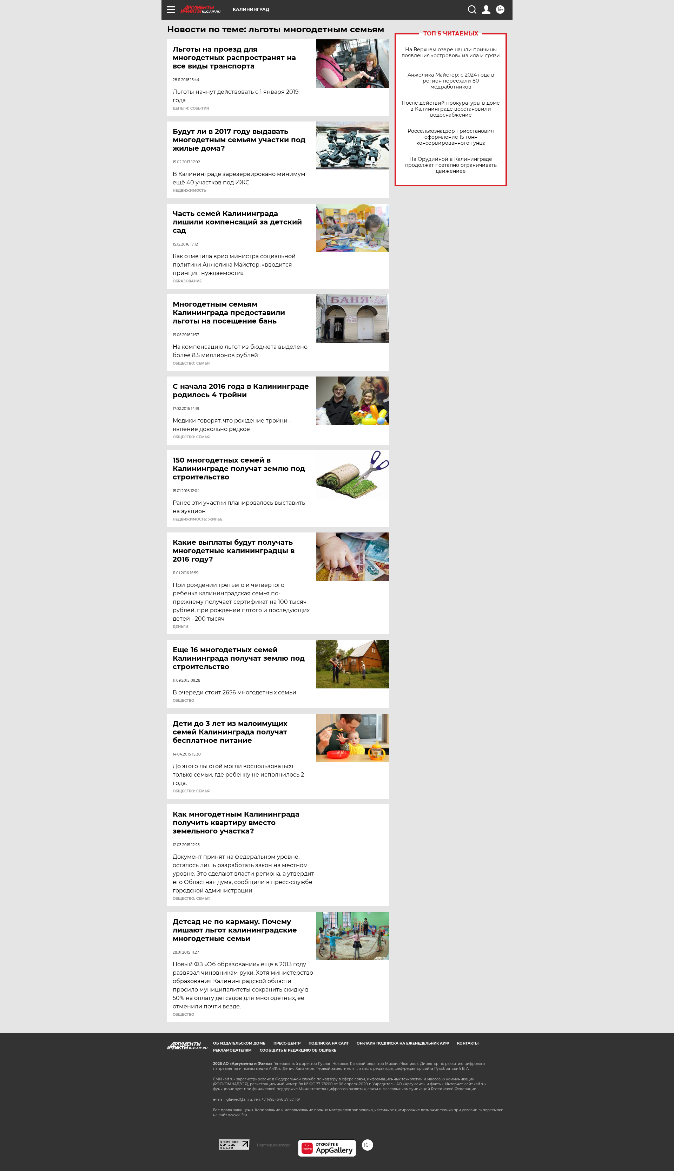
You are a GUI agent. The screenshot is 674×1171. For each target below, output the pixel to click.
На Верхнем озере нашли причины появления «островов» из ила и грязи (451, 53)
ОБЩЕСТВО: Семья (191, 363)
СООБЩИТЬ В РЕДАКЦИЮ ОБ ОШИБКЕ (298, 1050)
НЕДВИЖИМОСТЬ (189, 190)
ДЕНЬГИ (180, 627)
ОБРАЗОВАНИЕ (187, 281)
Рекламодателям (232, 1050)
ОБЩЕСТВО (183, 700)
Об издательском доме (239, 1043)
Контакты (467, 1043)
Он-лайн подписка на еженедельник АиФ (403, 1043)
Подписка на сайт (329, 1043)
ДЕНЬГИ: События (191, 108)
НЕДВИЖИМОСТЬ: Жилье (198, 519)
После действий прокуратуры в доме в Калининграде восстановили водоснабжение (451, 109)
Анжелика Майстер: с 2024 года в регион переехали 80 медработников (451, 81)
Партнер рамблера (273, 1145)
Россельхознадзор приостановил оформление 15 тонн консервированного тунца (451, 137)
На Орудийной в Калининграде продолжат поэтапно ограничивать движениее (451, 165)
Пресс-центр (286, 1043)
